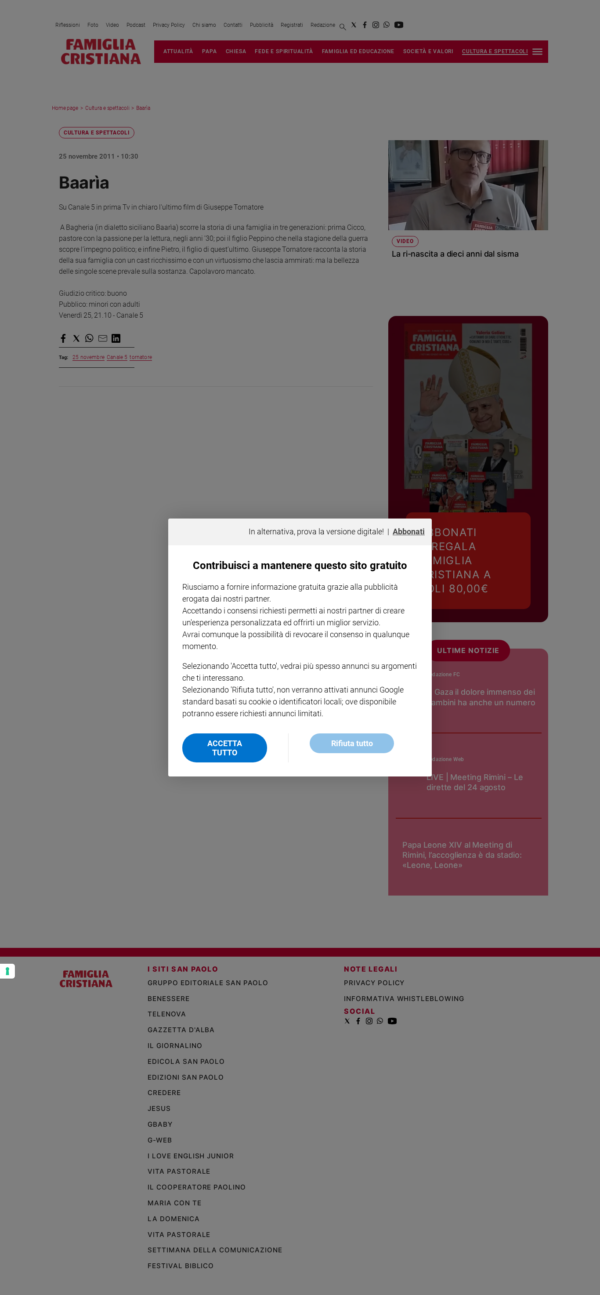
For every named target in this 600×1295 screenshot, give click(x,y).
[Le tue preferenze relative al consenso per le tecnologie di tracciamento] (7, 971)
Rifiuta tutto (352, 743)
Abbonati (409, 531)
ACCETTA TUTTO (224, 748)
